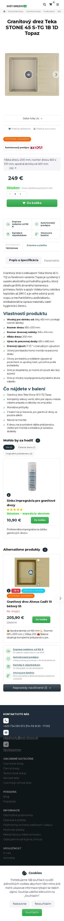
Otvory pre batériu (46, 234)
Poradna (9, 791)
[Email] (6, 732)
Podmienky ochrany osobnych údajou (28, 824)
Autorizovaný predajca (48, 224)
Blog (6, 796)
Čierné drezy (11, 768)
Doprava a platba (37, 245)
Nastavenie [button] (20, 903)
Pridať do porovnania (45, 129)
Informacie (11, 810)
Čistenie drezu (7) (26, 447)
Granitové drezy (33, 11)
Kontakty (9, 857)
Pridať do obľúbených (21, 129)
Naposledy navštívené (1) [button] (30, 688)
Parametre (51, 260)
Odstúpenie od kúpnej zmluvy (22, 839)
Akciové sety (11, 777)
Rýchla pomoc (12, 749)
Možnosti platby (13, 829)
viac (11, 167)
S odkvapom (49, 11)
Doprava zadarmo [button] (17, 139)
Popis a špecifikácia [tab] (23, 260)
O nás (7, 853)
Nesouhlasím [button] (43, 903)
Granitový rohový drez (17, 782)
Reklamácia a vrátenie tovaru (22, 834)
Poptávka (9, 801)
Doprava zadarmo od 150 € (20, 224)
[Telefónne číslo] (6, 720)
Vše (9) (9, 447)
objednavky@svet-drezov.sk (20, 737)
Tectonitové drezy (14, 773)
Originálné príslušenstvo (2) (19, 453)
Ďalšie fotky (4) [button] (31, 118)
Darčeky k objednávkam (19, 234)
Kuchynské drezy (15, 11)
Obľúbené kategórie (18, 758)
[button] (56, 74)
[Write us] (6, 744)
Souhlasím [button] (32, 912)
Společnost (12, 848)
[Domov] (16, 6)
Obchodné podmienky (18, 815)
